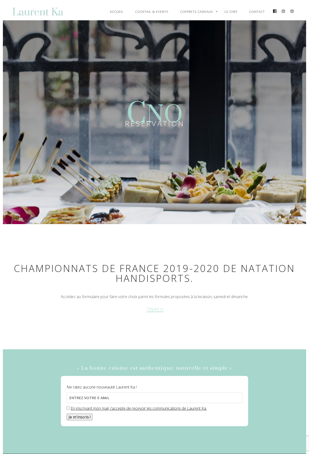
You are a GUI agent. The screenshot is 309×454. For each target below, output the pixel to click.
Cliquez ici (155, 309)
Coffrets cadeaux (196, 11)
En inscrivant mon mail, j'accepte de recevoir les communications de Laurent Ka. (139, 408)
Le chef (231, 11)
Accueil (117, 11)
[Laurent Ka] (42, 11)
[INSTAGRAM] (283, 11)
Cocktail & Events (152, 11)
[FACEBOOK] (275, 11)
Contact (257, 11)
